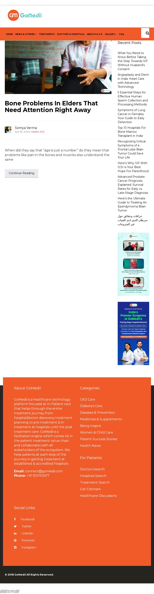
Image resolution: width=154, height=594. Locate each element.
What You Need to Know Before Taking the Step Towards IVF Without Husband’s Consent (133, 61)
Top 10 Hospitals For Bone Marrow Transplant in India (132, 132)
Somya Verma (26, 128)
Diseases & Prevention (97, 412)
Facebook (27, 519)
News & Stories (25, 34)
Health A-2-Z (94, 34)
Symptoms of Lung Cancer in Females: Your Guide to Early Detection (131, 116)
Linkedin (27, 533)
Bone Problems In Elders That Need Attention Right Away (51, 107)
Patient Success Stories (98, 439)
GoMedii (20, 574)
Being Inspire (90, 426)
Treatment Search (95, 482)
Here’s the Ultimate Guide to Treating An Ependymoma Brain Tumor (132, 204)
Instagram (28, 547)
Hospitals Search (93, 476)
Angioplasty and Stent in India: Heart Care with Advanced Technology (133, 81)
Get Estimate (90, 489)
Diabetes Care (91, 406)
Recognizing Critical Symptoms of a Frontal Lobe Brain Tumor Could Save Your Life (132, 149)
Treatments (47, 34)
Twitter (26, 526)
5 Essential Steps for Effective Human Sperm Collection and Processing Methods (133, 98)
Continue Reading (21, 173)
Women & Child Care (96, 432)
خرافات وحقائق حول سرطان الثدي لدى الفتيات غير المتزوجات (133, 220)
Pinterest (27, 540)
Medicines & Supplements (101, 419)
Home (9, 34)
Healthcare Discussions (98, 496)
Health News (90, 446)
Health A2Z (37, 131)
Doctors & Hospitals (70, 34)
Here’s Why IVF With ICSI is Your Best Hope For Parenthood (133, 167)
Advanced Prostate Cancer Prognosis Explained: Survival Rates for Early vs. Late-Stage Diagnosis (133, 185)
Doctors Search (92, 469)
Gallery (110, 34)
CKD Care (87, 399)
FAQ (121, 34)
